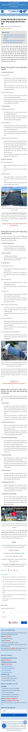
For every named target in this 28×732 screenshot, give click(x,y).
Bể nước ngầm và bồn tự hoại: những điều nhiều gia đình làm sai (14, 599)
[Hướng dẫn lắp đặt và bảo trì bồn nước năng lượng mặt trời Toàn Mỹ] (14, 11)
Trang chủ (3, 14)
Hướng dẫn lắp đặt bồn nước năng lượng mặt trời (14, 35)
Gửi (24, 622)
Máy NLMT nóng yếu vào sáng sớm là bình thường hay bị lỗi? (15, 591)
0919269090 (16, 2)
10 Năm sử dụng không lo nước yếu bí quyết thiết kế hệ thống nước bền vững (15, 595)
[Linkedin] (11, 570)
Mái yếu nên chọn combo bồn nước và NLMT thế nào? (14, 577)
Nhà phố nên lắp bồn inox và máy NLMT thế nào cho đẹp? (14, 587)
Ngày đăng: (4, 26)
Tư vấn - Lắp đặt (11, 14)
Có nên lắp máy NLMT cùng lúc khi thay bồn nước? (14, 584)
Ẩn (8, 32)
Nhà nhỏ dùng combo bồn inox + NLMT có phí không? (14, 581)
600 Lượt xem (18, 26)
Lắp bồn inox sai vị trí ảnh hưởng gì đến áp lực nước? (14, 579)
